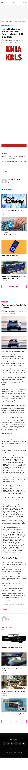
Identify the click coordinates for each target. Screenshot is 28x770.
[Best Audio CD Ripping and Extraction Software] (14, 659)
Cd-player (4, 301)
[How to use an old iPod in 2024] (14, 247)
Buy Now (16, 748)
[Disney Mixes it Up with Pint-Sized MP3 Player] (14, 201)
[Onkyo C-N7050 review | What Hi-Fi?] (14, 639)
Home (10, 748)
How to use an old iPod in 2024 (10, 256)
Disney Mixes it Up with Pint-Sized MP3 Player (12, 211)
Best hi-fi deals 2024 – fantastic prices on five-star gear (13, 692)
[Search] (26, 2)
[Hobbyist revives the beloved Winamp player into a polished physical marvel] (14, 267)
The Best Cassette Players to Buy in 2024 (13, 714)
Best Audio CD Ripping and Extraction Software (11, 669)
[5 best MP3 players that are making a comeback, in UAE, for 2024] (14, 224)
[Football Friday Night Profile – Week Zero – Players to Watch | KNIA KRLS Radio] (14, 53)
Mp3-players (5, 25)
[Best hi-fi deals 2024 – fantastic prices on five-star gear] (14, 682)
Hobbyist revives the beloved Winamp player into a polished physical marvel (13, 277)
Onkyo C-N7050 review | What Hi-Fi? (11, 648)
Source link (4, 172)
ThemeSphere (20, 752)
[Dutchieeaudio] (14, 2)
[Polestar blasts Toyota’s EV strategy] (14, 324)
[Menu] (2, 2)
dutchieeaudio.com (10, 40)
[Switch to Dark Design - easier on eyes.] (23, 2)
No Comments (6, 42)
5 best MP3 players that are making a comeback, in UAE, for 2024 (11, 234)
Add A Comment (14, 286)
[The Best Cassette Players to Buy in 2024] (14, 705)
